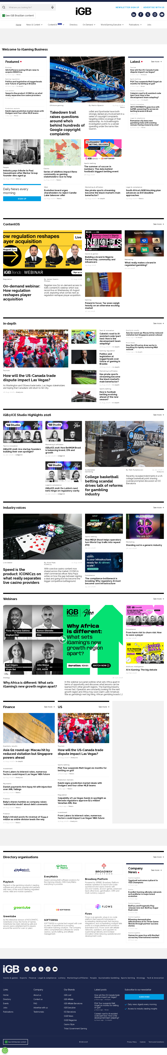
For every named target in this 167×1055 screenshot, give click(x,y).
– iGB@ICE (18, 455)
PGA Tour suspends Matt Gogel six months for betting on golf (146, 83)
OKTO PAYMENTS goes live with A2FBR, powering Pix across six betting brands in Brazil (144, 109)
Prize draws (130, 342)
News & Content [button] (33, 25)
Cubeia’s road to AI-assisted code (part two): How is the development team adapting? (145, 95)
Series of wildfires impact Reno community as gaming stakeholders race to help (60, 174)
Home (18, 25)
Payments (7, 784)
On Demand (88, 25)
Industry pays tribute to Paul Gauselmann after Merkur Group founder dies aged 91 (20, 173)
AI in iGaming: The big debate (141, 670)
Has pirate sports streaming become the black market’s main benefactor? (102, 193)
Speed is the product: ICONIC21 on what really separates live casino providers (23, 94)
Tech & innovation (137, 90)
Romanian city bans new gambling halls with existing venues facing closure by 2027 (144, 123)
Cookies (142, 1042)
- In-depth (108, 1020)
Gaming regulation (12, 79)
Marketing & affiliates (94, 187)
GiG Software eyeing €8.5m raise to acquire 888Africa (22, 71)
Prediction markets (12, 108)
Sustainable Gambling (90, 471)
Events (6, 1003)
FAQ (35, 1003)
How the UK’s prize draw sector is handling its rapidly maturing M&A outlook (142, 347)
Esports (23, 978)
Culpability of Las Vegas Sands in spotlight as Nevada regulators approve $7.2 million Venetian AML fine (82, 800)
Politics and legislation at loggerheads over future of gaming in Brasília (23, 83)
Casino (46, 168)
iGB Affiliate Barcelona (73, 1003)
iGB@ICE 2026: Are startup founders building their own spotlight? (22, 450)
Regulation (62, 795)
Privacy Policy (132, 1042)
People (6, 167)
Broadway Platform (96, 879)
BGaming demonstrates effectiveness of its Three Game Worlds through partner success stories (143, 922)
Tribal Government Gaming (75, 1029)
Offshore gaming (57, 105)
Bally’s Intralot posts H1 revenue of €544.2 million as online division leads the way (25, 818)
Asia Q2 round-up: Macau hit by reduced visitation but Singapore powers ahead (144, 334)
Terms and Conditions (156, 1042)
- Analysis (107, 999)
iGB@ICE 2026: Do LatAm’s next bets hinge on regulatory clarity (62, 489)
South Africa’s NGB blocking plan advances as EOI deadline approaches (143, 193)
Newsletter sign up (127, 7)
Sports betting (135, 79)
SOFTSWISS (51, 920)
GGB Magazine (70, 1020)
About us (37, 995)
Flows (88, 913)
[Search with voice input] (52, 7)
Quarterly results (132, 330)
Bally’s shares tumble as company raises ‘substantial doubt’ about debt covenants (25, 803)
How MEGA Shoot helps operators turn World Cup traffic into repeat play (103, 542)
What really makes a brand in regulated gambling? (140, 263)
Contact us (38, 999)
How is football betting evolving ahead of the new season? (109, 396)
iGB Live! (67, 995)
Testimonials (39, 1012)
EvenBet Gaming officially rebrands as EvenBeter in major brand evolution (144, 894)
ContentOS (54, 24)
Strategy (8, 67)
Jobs (149, 25)
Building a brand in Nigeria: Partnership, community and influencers (100, 259)
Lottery (61, 978)
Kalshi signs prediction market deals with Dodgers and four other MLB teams (24, 112)
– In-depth (144, 100)
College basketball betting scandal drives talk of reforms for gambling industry (104, 485)
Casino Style (69, 1024)
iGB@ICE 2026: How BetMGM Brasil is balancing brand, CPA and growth (63, 450)
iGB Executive (69, 1008)
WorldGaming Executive (111, 25)
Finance (6, 799)
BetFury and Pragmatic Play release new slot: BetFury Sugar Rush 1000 (143, 908)
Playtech (8, 881)
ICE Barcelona (70, 1012)
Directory (73, 25)
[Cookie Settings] (5, 1050)
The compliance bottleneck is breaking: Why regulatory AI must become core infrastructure (103, 581)
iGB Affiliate (68, 999)
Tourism (133, 67)
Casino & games (10, 978)
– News (122, 106)
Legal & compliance (137, 118)
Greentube (9, 916)
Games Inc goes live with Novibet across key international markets (143, 936)
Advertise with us (153, 7)
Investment (8, 769)
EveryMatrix (51, 876)
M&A (46, 187)
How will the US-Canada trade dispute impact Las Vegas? (144, 71)
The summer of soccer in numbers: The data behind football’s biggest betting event (101, 169)
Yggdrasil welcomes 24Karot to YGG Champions (143, 881)
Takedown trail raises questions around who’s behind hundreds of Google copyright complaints (67, 123)
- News (106, 1010)
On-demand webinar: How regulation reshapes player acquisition (21, 292)
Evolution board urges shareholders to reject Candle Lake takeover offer (60, 193)
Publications (134, 25)
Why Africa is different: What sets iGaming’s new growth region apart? (30, 684)
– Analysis (143, 74)
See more (155, 62)
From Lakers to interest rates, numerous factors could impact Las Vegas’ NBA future (26, 773)
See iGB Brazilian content (18, 15)
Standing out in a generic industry (144, 545)
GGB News (68, 1016)
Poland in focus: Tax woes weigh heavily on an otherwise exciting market (102, 305)
